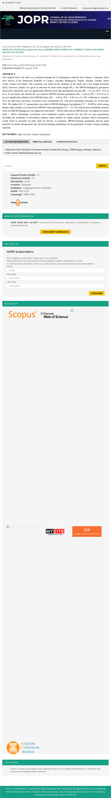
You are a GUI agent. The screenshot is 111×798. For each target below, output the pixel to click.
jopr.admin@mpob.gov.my (96, 8)
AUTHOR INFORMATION (16, 142)
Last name (11, 282)
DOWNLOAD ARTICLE (67, 142)
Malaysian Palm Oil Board (37, 188)
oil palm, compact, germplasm (36, 134)
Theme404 (21, 788)
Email (10, 266)
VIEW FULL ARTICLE (42, 142)
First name (11, 274)
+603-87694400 (70, 8)
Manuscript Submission (55, 232)
